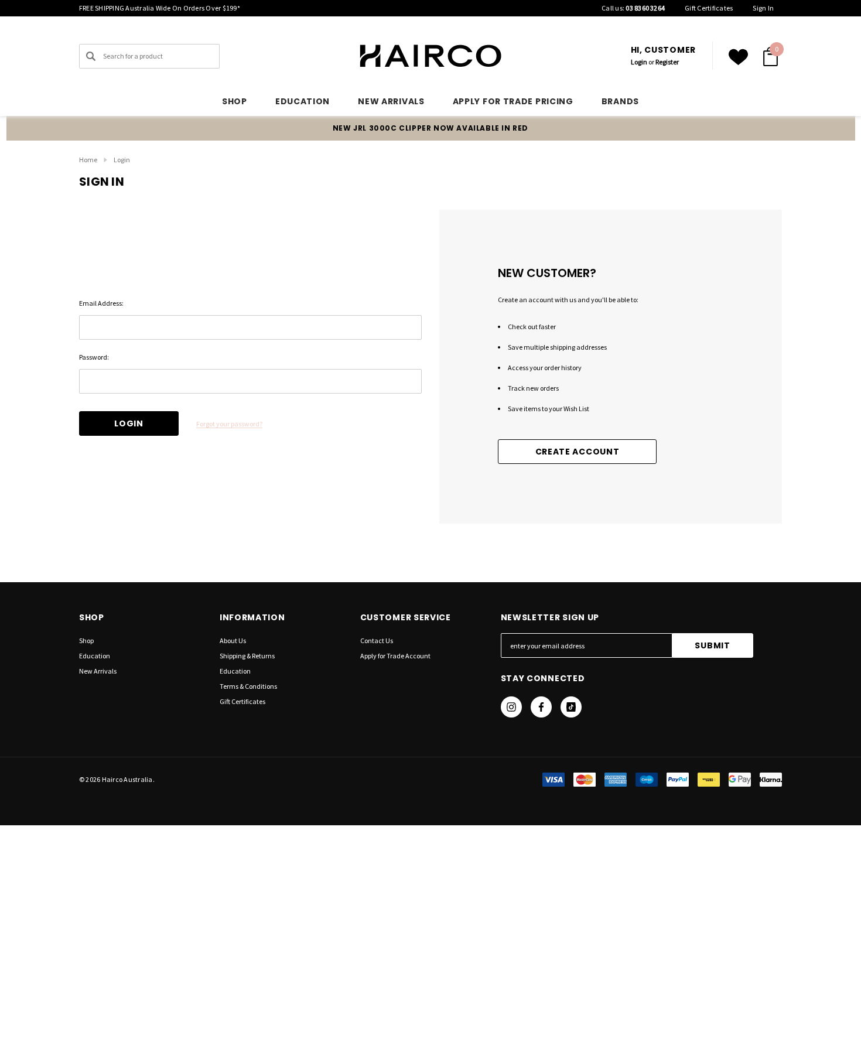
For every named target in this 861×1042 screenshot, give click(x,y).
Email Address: (101, 303)
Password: (94, 357)
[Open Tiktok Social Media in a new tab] (571, 707)
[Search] (90, 56)
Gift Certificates (709, 8)
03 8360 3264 (645, 8)
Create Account (577, 451)
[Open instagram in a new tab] (511, 707)
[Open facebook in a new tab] (541, 707)
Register (667, 61)
